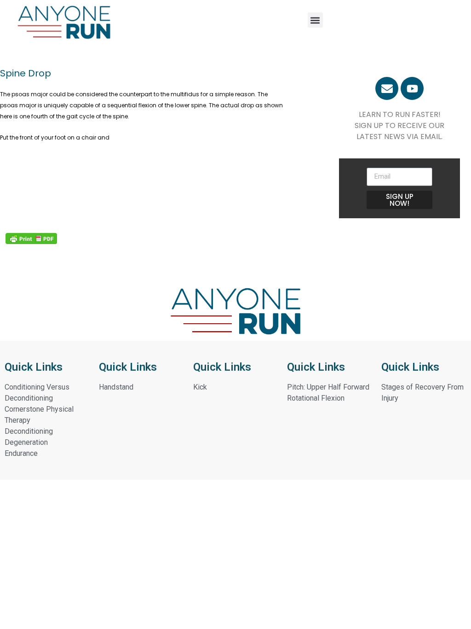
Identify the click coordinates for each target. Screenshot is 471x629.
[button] (315, 20)
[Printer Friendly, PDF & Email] (31, 238)
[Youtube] (412, 88)
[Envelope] (386, 88)
